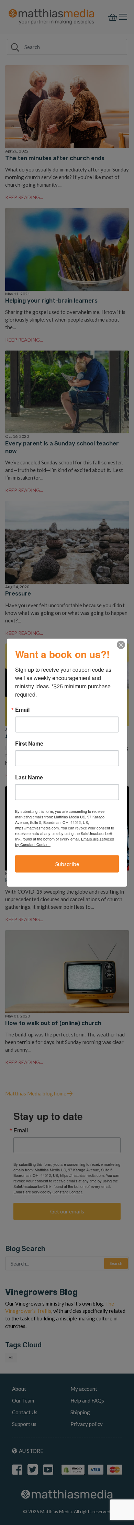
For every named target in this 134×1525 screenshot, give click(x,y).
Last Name (29, 777)
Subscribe (67, 863)
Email (22, 709)
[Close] (121, 645)
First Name (29, 743)
